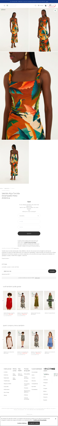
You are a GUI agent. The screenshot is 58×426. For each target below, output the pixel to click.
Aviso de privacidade (26, 398)
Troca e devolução (26, 377)
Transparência (35, 383)
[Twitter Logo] (47, 369)
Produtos (26, 387)
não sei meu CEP (5, 274)
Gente (33, 375)
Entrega (26, 380)
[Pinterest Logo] (50, 369)
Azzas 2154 (6, 386)
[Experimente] (55, 10)
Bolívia (44, 391)
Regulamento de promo (27, 391)
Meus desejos (14, 378)
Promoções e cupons (27, 384)
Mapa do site (29, 414)
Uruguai (45, 388)
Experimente (5, 258)
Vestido (12, 188)
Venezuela (45, 394)
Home (1, 188)
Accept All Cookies (34, 423)
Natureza (34, 380)
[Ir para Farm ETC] (51, 5)
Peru (44, 385)
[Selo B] (48, 378)
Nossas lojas (6, 377)
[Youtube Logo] (52, 369)
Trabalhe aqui (7, 380)
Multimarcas (6, 389)
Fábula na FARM (7, 383)
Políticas (26, 395)
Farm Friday (6, 392)
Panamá (45, 397)
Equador (45, 400)
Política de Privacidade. (40, 420)
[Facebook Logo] (45, 369)
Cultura (33, 377)
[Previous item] (3, 300)
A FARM (5, 372)
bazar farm (6, 188)
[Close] (55, 418)
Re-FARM (34, 386)
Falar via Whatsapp (20, 374)
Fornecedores (34, 389)
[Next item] (55, 300)
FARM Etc (6, 375)
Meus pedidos (14, 374)
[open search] (36, 5)
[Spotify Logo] (54, 369)
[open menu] (4, 5)
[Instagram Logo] (49, 369)
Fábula (5, 395)
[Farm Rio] (12, 5)
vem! (47, 1)
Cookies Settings (22, 423)
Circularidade (34, 372)
